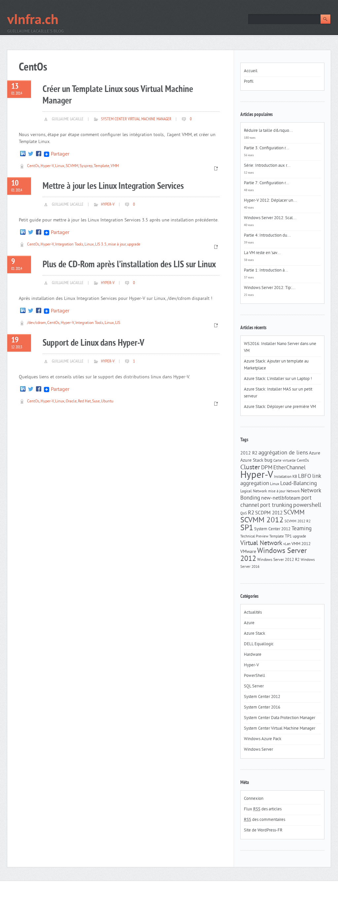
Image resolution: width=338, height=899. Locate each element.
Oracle (71, 401)
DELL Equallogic (259, 644)
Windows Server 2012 (273, 555)
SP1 (246, 528)
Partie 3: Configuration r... (266, 148)
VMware (248, 552)
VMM (115, 166)
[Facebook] (39, 154)
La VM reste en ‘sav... (262, 253)
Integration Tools (69, 244)
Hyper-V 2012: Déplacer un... (270, 200)
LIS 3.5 (101, 244)
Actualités (253, 612)
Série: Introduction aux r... (267, 165)
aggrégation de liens (283, 453)
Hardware (252, 654)
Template (101, 166)
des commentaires (264, 820)
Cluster (250, 468)
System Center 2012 (272, 529)
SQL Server (254, 686)
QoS (243, 513)
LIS (117, 323)
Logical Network (253, 491)
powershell (307, 505)
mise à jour (117, 244)
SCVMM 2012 (262, 520)
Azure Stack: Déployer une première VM (280, 407)
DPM (266, 468)
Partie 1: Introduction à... (266, 270)
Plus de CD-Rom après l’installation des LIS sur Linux (129, 265)
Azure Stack (251, 460)
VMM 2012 (301, 544)
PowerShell (254, 676)
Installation (282, 477)
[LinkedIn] (23, 154)
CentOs (33, 166)
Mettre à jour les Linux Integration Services (113, 186)
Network (293, 491)
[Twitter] (31, 154)
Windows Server (258, 749)
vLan (286, 544)
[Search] (325, 19)
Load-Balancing (298, 483)
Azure (314, 453)
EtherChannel (289, 468)
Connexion (253, 798)
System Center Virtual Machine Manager (136, 119)
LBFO (304, 476)
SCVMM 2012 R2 (298, 521)
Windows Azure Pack (262, 739)
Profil (249, 81)
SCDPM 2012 (269, 513)
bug (268, 460)
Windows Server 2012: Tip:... (269, 288)
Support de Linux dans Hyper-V (93, 343)
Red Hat (84, 401)
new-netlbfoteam (280, 498)
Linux (59, 166)
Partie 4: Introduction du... (267, 235)
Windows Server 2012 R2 (278, 560)
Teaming (301, 529)
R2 (251, 513)
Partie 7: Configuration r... (266, 183)
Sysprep (86, 166)
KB (294, 476)
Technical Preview (254, 537)
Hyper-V (47, 166)
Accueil (250, 71)
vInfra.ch (32, 20)
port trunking (276, 505)
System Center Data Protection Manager (279, 718)
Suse (96, 401)
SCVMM (72, 166)
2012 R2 (248, 453)
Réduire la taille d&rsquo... (268, 130)
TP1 (288, 536)
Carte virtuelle (284, 461)
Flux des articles (263, 809)
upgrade (133, 244)
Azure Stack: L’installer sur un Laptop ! (278, 379)
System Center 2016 (262, 707)
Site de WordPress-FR (263, 830)
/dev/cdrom (36, 323)
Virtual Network (261, 543)
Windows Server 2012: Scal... (270, 218)
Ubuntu (107, 401)
